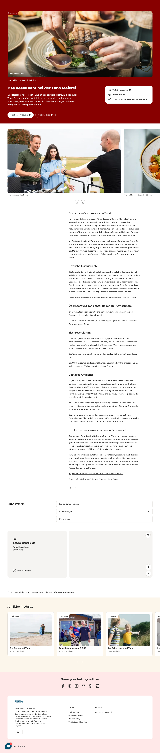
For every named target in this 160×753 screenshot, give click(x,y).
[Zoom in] (148, 567)
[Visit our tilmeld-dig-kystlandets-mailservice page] (83, 686)
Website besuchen (120, 90)
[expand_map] (148, 535)
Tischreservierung (19, 115)
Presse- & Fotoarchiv (104, 712)
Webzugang (74, 712)
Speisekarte (44, 115)
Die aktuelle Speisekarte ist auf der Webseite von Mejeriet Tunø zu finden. (102, 297)
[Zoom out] (148, 574)
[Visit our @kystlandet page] (76, 686)
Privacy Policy (74, 719)
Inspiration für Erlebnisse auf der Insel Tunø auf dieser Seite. (96, 473)
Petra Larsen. (113, 479)
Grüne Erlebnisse (76, 715)
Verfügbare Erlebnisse (78, 722)
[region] (111, 554)
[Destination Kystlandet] (20, 701)
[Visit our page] (63, 686)
